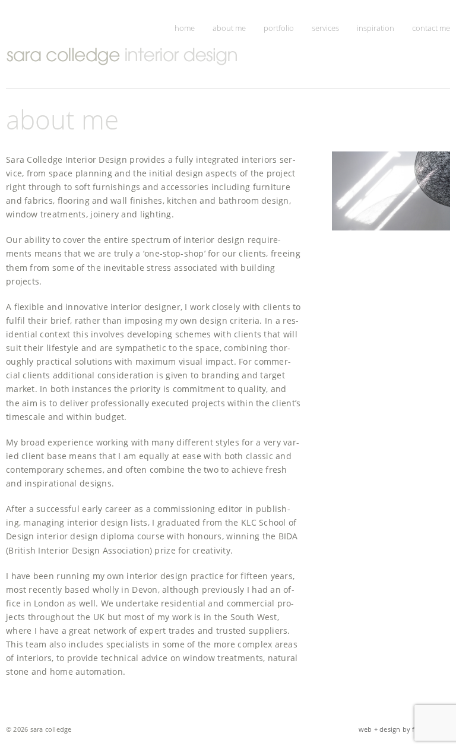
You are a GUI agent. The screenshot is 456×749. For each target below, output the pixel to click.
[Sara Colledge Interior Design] (139, 56)
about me (229, 28)
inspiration (375, 28)
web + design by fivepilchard (404, 729)
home (185, 28)
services (325, 28)
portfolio (279, 28)
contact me (431, 28)
